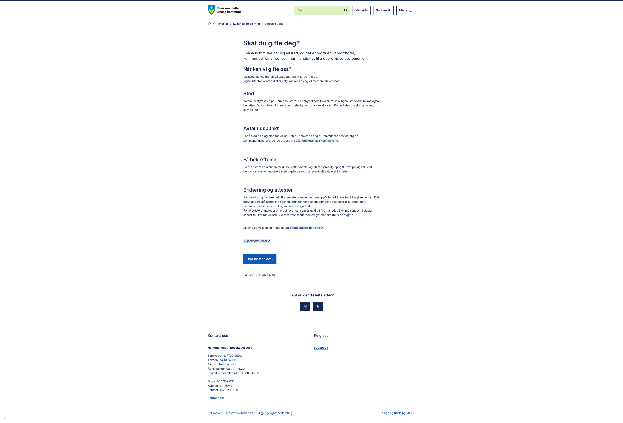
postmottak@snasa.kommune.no (316, 140)
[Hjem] (209, 24)
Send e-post (227, 364)
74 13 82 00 (227, 360)
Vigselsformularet (255, 241)
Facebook (321, 347)
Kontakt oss (216, 398)
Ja (304, 306)
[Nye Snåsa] (225, 10)
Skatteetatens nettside (305, 227)
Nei (318, 306)
